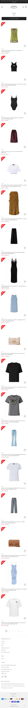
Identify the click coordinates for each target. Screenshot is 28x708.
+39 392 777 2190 (5, 667)
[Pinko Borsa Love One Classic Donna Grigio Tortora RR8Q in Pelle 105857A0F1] (14, 338)
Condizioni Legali (5, 647)
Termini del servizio (5, 652)
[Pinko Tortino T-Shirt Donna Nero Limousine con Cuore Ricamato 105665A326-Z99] (14, 372)
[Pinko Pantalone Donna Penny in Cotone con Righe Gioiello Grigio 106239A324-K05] (14, 506)
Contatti (3, 641)
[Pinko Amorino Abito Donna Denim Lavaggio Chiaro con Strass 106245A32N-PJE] (14, 304)
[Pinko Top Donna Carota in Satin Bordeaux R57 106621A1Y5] (14, 136)
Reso (2, 645)
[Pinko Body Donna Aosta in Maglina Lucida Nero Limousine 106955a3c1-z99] (14, 102)
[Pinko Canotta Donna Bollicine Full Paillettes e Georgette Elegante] (14, 35)
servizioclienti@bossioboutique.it (8, 665)
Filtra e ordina (15, 18)
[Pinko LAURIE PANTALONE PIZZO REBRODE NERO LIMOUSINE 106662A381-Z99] (14, 237)
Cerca (2, 658)
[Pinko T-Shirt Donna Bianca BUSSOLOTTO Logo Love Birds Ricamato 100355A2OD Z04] (14, 473)
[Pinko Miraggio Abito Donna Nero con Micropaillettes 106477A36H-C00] (14, 271)
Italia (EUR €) (13, 693)
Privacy (3, 643)
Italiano (13, 696)
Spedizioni (3, 650)
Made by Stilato (14, 704)
